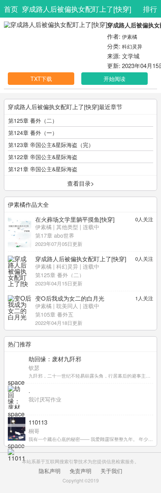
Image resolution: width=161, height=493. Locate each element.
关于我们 (111, 471)
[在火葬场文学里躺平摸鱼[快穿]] (19, 231)
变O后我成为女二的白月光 (69, 298)
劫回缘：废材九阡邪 (55, 359)
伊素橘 (129, 36)
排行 (150, 9)
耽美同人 (67, 306)
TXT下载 (41, 78)
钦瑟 (34, 367)
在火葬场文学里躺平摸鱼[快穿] (74, 219)
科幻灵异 (132, 46)
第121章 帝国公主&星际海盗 (42, 169)
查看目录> (80, 183)
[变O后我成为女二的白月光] (19, 310)
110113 (38, 422)
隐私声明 (50, 471)
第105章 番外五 (54, 314)
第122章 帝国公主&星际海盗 (42, 157)
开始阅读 (114, 78)
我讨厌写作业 (45, 399)
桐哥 (34, 431)
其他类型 (67, 227)
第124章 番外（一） (32, 132)
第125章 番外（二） (32, 120)
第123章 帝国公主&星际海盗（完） (51, 145)
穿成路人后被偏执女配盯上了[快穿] (76, 9)
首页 (11, 9)
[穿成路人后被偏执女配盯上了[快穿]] (19, 271)
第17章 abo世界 (54, 235)
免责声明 (80, 471)
